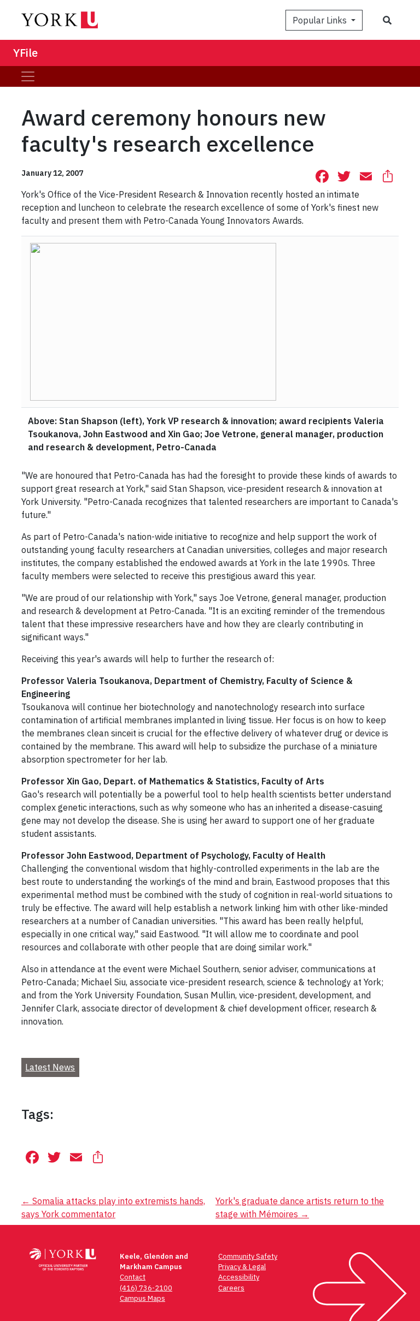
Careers (231, 1288)
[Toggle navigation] (28, 76)
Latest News (50, 1067)
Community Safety (247, 1256)
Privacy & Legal (242, 1266)
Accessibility (238, 1277)
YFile (25, 52)
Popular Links (321, 20)
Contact (132, 1277)
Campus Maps (142, 1298)
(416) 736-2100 (146, 1288)
